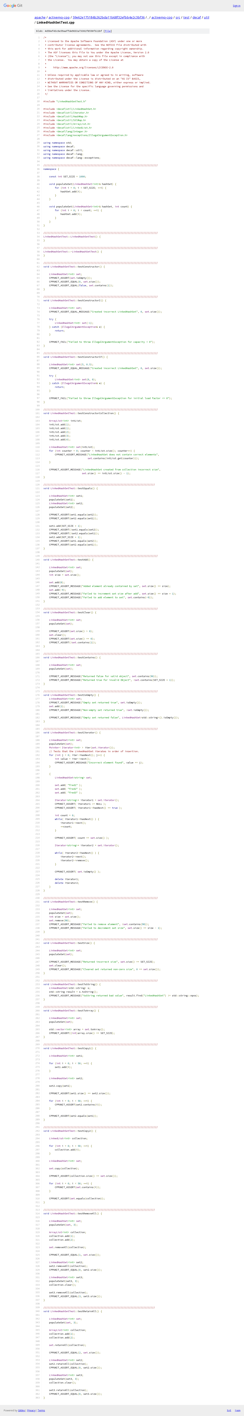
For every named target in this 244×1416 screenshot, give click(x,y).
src (178, 17)
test (186, 17)
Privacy (31, 1410)
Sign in (236, 5)
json (237, 1410)
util (206, 17)
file (108, 31)
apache (40, 17)
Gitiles (21, 1410)
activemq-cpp (59, 17)
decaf (197, 17)
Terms (41, 1410)
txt (229, 1410)
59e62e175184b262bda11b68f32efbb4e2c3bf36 (109, 17)
